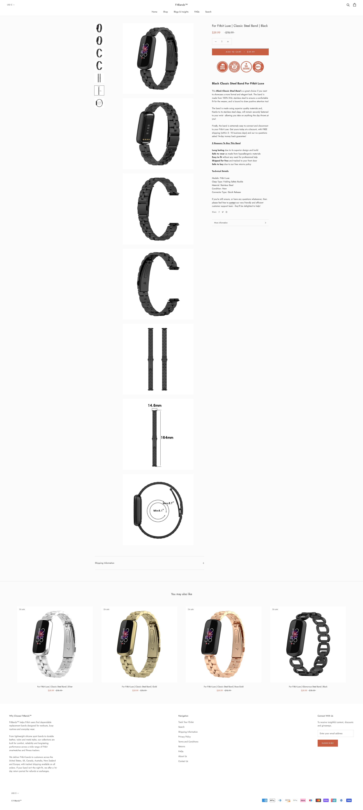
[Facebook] (219, 212)
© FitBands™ (16, 800)
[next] (354, 646)
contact (232, 202)
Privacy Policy (184, 736)
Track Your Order (186, 722)
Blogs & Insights (181, 11)
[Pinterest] (226, 212)
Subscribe (328, 743)
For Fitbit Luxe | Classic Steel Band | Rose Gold (223, 686)
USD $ (9, 4)
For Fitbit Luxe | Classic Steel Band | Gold (139, 686)
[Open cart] (354, 4)
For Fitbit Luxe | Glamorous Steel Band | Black (308, 686)
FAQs (196, 11)
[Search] (348, 4)
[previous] (9, 646)
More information (221, 222)
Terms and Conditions (188, 741)
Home (154, 11)
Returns (181, 746)
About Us (182, 756)
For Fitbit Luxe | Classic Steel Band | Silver (55, 686)
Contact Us (183, 761)
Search (208, 11)
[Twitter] (223, 212)
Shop (165, 11)
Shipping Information (104, 563)
